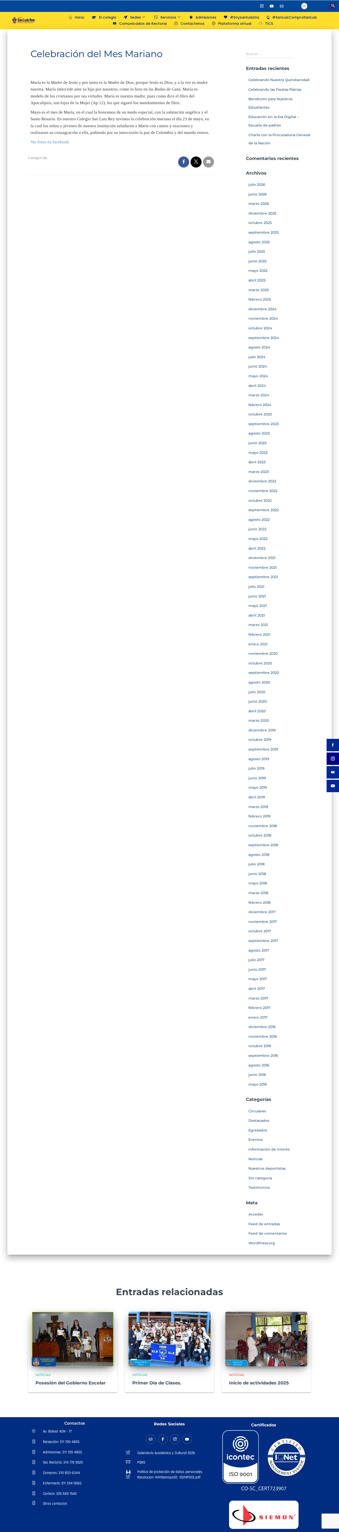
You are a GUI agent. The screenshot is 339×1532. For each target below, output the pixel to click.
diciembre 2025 (262, 213)
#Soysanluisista (244, 17)
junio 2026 (257, 194)
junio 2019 (257, 778)
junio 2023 (257, 443)
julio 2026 (256, 184)
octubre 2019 (259, 739)
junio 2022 (257, 529)
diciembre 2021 (261, 558)
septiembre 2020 (263, 672)
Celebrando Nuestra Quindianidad (278, 80)
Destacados (258, 1120)
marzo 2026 (258, 203)
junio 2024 (257, 366)
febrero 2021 (259, 634)
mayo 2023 (258, 452)
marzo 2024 (258, 395)
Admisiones (206, 17)
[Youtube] (271, 6)
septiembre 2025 (263, 232)
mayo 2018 (257, 883)
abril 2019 (256, 797)
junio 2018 (257, 874)
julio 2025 (256, 251)
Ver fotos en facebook (50, 142)
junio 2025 (257, 261)
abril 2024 (257, 385)
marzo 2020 (258, 720)
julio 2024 (256, 357)
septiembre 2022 (263, 510)
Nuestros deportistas (267, 1168)
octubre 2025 (260, 222)
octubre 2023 (260, 414)
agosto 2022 (259, 519)
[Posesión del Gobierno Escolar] (73, 1339)
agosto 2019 (258, 759)
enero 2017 (258, 1017)
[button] (333, 6)
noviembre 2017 (262, 921)
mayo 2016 (257, 1084)
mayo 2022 (258, 538)
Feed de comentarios (267, 1233)
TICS (269, 23)
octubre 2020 (260, 663)
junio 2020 (257, 701)
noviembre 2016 (262, 1036)
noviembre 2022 (262, 491)
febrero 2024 (259, 405)
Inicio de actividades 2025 (259, 1383)
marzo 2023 (258, 471)
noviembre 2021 (262, 567)
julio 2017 (256, 960)
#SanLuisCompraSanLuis (294, 17)
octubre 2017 (259, 931)
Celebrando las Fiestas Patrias (275, 89)
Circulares (257, 1111)
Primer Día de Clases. (156, 1383)
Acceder (255, 1214)
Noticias (59, 158)
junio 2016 (257, 1074)
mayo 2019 (257, 787)
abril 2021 (256, 615)
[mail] (281, 6)
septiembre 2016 (263, 1055)
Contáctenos (192, 23)
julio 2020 (256, 692)
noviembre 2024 (263, 318)
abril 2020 (257, 711)
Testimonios (259, 1187)
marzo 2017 (258, 998)
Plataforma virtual (234, 23)
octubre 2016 (259, 1046)
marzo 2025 (258, 290)
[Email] (151, 1439)
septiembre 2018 (263, 845)
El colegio (107, 17)
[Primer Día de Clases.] (169, 1339)
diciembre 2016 (262, 1027)
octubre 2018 (259, 835)
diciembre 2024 (262, 309)
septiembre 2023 (263, 424)
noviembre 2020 (263, 653)
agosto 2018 (258, 854)
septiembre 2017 (263, 940)
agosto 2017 (258, 950)
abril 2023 (257, 462)
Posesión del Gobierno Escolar (70, 1383)
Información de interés (269, 1149)
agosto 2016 (258, 1065)
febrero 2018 (259, 902)
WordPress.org (261, 1243)
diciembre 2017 (261, 912)
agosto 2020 (259, 682)
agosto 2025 (259, 242)
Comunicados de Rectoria (143, 23)
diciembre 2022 (262, 481)
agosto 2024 (259, 347)
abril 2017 (256, 988)
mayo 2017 (257, 979)
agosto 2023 (259, 433)
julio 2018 (256, 864)
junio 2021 (257, 596)
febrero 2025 (259, 299)
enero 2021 (258, 644)
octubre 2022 (260, 500)
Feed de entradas (264, 1224)
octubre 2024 (260, 328)
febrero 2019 (259, 816)
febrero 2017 (259, 1007)
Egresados (257, 1130)
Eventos (255, 1139)
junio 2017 (257, 969)
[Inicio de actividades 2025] (266, 1339)
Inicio (79, 17)
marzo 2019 (258, 807)
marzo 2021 (258, 625)
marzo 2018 (258, 893)
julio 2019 (256, 768)
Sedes (135, 17)
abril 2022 (257, 548)
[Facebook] (252, 6)
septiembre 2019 (263, 749)
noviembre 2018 (262, 826)
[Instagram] (262, 6)
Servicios (168, 17)
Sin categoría (260, 1178)
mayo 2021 (257, 605)
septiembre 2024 (263, 338)
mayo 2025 (258, 270)
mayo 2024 (258, 376)
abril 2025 (257, 280)
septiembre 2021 (263, 577)
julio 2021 (256, 586)
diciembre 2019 (262, 730)
